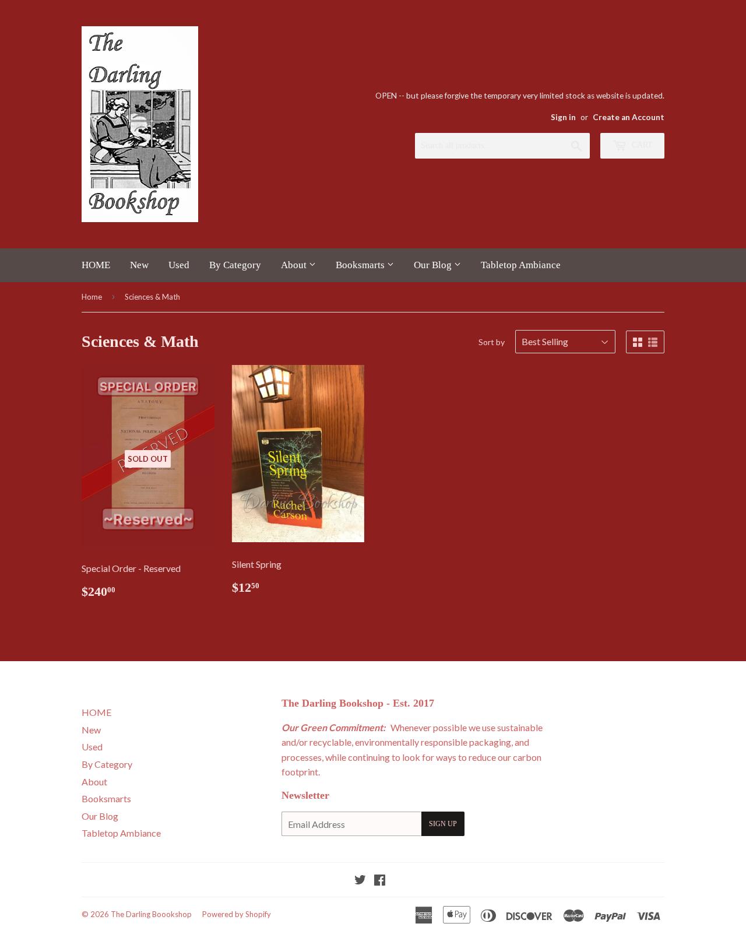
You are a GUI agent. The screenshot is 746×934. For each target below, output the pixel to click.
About (295, 265)
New (139, 265)
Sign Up (443, 824)
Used (178, 265)
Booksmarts (361, 265)
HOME (96, 265)
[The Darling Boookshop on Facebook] (380, 880)
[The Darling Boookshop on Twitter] (360, 880)
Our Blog (434, 265)
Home (92, 296)
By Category (235, 265)
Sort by (491, 342)
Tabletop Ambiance (521, 265)
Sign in (563, 117)
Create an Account (628, 117)
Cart (641, 145)
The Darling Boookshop (151, 914)
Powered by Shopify (236, 914)
